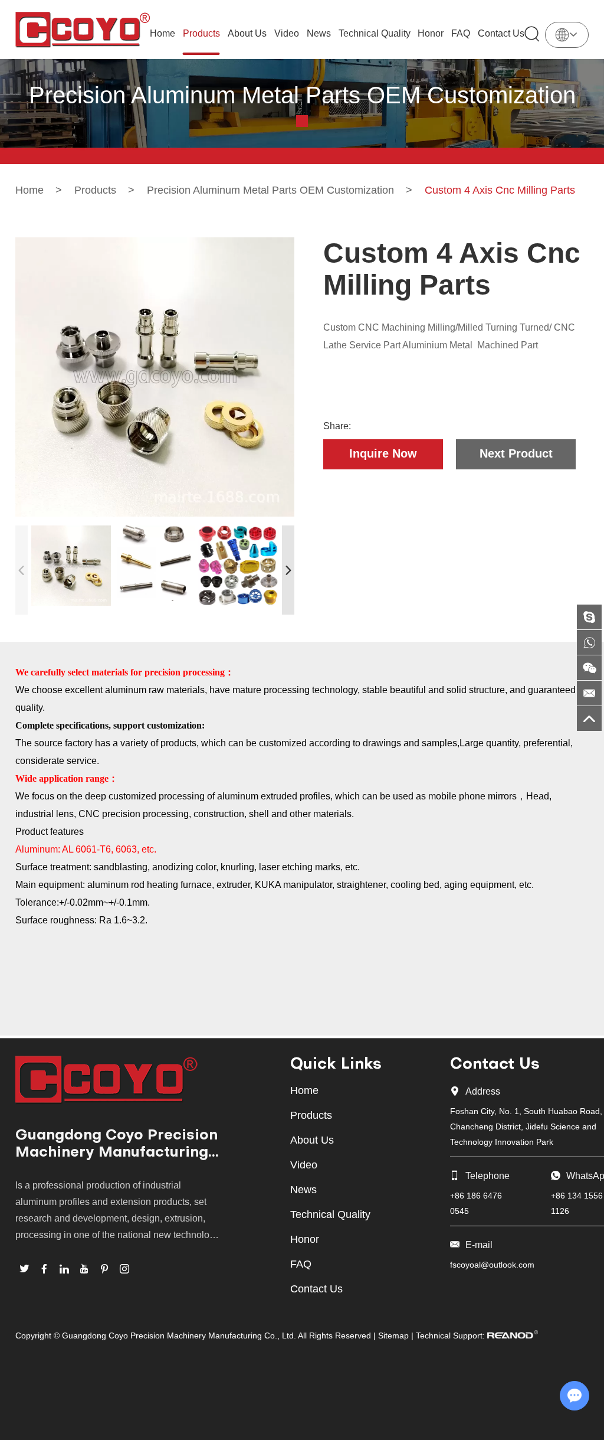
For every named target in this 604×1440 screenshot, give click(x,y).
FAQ (460, 33)
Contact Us (501, 33)
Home (162, 33)
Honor (431, 33)
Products (201, 33)
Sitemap (393, 1335)
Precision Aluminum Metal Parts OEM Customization (270, 190)
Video (286, 33)
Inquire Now (383, 453)
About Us (247, 33)
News (319, 33)
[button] (288, 570)
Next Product (516, 453)
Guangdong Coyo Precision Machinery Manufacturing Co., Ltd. (116, 1145)
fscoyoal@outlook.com (492, 1264)
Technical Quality (375, 33)
